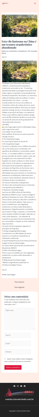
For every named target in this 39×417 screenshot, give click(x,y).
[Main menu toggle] (35, 3)
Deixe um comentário (9, 51)
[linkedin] (24, 386)
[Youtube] (21, 386)
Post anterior (19, 282)
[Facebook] (14, 386)
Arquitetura (22, 51)
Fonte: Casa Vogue (8, 275)
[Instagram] (18, 386)
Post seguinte (19, 287)
